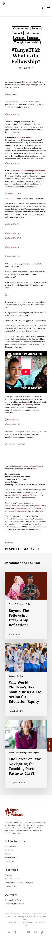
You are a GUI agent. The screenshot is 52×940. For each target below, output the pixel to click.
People (7, 854)
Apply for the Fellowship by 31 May (22, 495)
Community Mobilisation (14, 904)
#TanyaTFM (29, 85)
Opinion (12, 676)
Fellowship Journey (24, 752)
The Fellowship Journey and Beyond (19, 882)
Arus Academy (27, 405)
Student (20, 676)
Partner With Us (11, 857)
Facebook (37, 508)
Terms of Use (10, 916)
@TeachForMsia (39, 506)
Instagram (25, 508)
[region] (26, 24)
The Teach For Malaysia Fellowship (30, 170)
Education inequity (24, 137)
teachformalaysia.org (19, 511)
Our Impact (9, 850)
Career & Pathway (16, 604)
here (35, 469)
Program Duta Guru (13, 900)
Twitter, (18, 508)
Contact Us (9, 861)
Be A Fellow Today (12, 879)
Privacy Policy (24, 916)
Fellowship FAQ (11, 886)
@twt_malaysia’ (29, 82)
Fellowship (9, 875)
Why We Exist (10, 846)
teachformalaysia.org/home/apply (27, 466)
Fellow (28, 604)
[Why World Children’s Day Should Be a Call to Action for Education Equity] (26, 679)
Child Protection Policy (16, 922)
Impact (36, 752)
